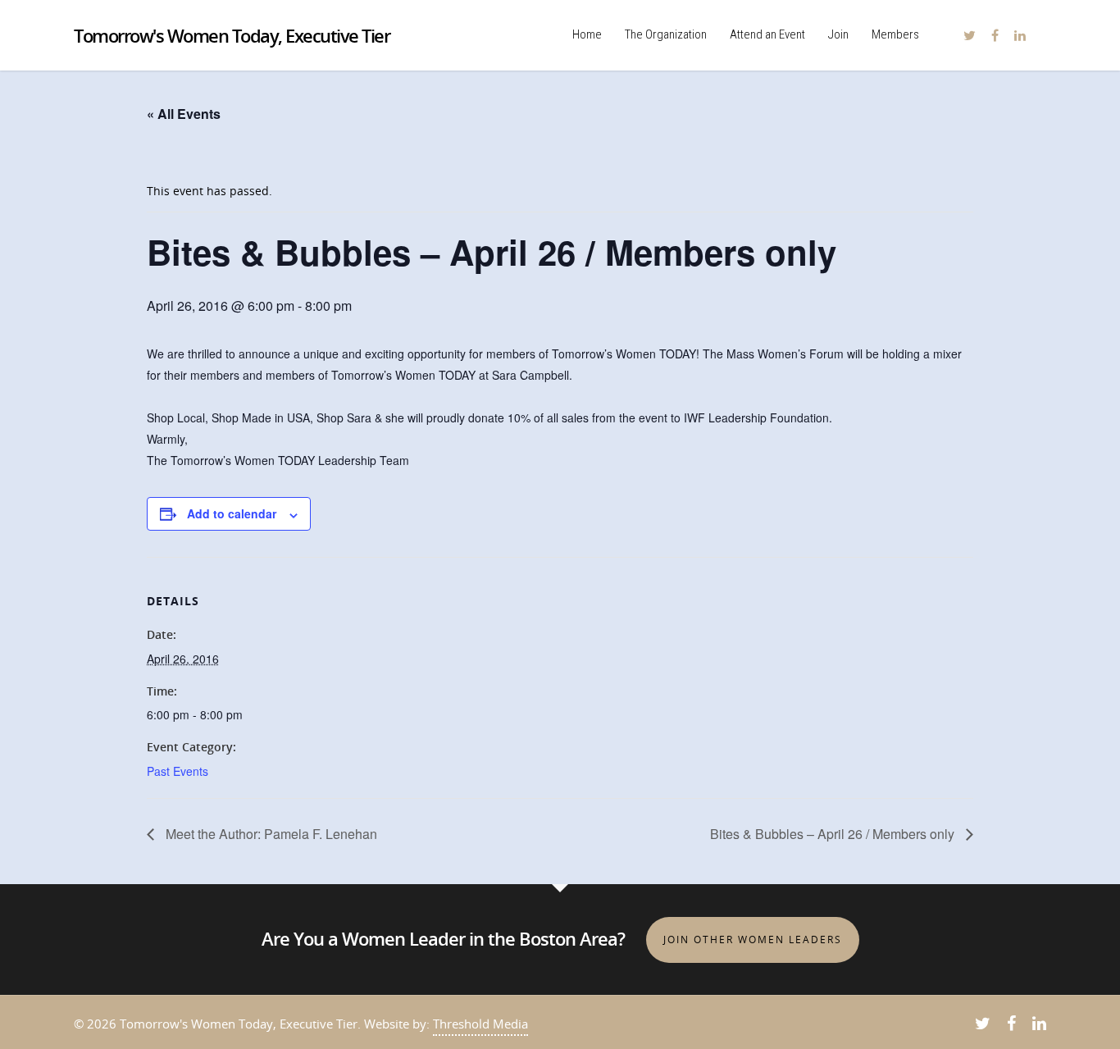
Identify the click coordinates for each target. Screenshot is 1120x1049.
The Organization (666, 34)
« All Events (184, 113)
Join (838, 34)
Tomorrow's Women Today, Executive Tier (231, 35)
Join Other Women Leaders (752, 939)
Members (895, 34)
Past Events (177, 771)
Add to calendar (231, 513)
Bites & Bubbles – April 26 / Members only (834, 833)
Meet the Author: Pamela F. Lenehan (269, 833)
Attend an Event (767, 34)
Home (587, 34)
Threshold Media (480, 1023)
